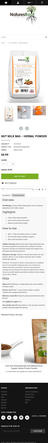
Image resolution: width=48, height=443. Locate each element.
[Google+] (45, 189)
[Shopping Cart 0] (42, 2)
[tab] (6, 195)
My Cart (3, 408)
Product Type (6, 147)
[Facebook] (3, 417)
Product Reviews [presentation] (18, 195)
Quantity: (4, 160)
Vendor (3, 150)
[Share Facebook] (36, 189)
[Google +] (15, 417)
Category (4, 394)
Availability (5, 144)
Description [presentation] (6, 195)
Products (4, 392)
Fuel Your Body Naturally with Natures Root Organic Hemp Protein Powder (24, 367)
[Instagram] (21, 417)
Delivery (28, 400)
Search (3, 405)
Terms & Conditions (31, 392)
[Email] (33, 189)
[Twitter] (39, 189)
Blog (2, 397)
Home (3, 43)
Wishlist (4, 402)
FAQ (26, 402)
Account (4, 400)
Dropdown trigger (18, 2)
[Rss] (27, 417)
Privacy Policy (29, 394)
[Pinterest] (42, 189)
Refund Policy (29, 397)
